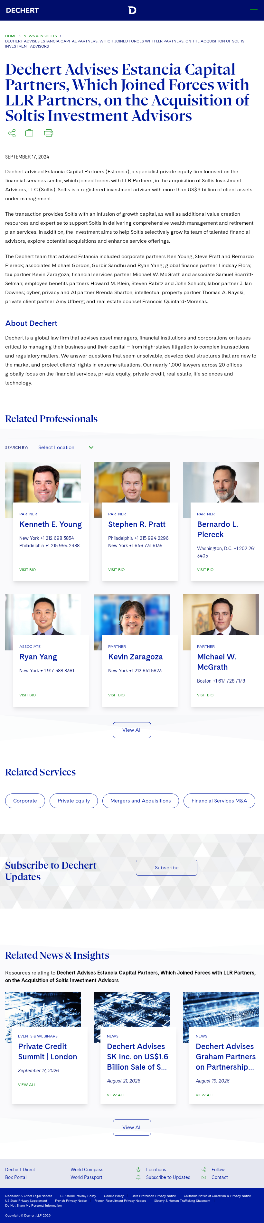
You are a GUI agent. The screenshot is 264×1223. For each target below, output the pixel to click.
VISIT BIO (27, 569)
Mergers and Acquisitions (140, 801)
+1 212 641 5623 (145, 670)
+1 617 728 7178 (229, 681)
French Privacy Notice (71, 1200)
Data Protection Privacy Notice (154, 1196)
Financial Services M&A (219, 801)
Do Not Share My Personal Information (33, 1205)
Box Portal (15, 1177)
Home (10, 36)
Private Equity (74, 801)
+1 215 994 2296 (151, 538)
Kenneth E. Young (50, 524)
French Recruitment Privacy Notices (120, 1200)
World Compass (87, 1169)
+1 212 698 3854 (57, 538)
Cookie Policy (114, 1196)
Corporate (25, 801)
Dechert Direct (20, 1169)
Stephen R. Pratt (136, 524)
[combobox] (65, 447)
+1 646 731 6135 (145, 545)
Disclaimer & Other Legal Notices (28, 1196)
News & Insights (40, 36)
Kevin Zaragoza (135, 656)
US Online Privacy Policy (78, 1196)
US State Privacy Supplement (26, 1200)
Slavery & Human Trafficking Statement (182, 1200)
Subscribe (167, 868)
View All (132, 730)
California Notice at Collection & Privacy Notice (217, 1196)
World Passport (86, 1177)
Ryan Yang (38, 656)
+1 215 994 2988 (62, 545)
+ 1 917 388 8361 (57, 670)
